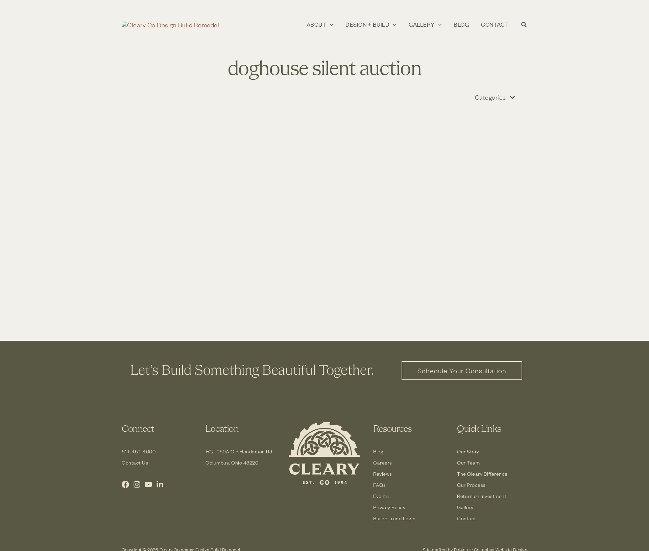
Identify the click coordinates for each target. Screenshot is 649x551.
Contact (466, 518)
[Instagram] (137, 484)
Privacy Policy (389, 507)
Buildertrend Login (394, 518)
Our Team (468, 462)
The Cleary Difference (482, 474)
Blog (378, 451)
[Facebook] (125, 484)
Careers (382, 462)
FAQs (379, 485)
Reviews (382, 474)
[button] (329, 24)
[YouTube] (148, 484)
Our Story (468, 451)
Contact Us (135, 462)
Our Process (471, 485)
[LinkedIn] (160, 484)
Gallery (465, 507)
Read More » (163, 295)
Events (381, 496)
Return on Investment (481, 496)
